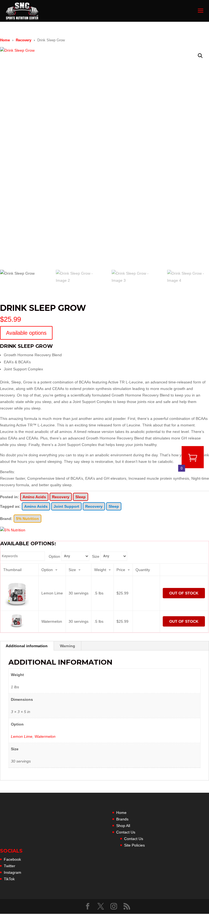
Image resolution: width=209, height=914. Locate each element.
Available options (26, 333)
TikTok (9, 879)
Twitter (9, 866)
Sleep (80, 497)
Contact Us (125, 832)
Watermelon (45, 736)
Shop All (123, 825)
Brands (122, 819)
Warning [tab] (67, 646)
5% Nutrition (27, 518)
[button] (200, 56)
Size (95, 556)
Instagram (12, 872)
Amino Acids (34, 497)
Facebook (12, 859)
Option (54, 556)
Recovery (23, 40)
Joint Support (66, 506)
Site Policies (134, 845)
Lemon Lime (21, 736)
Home (5, 40)
